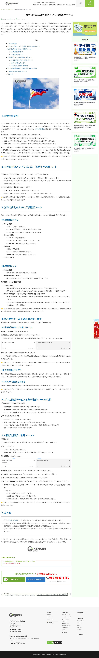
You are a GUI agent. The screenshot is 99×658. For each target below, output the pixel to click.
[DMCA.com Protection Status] (54, 642)
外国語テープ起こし (66, 625)
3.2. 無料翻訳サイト (17, 54)
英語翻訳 (78, 625)
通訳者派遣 (64, 632)
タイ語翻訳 (79, 629)
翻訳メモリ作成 (65, 619)
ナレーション (65, 621)
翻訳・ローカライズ (66, 614)
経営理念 (49, 614)
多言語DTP (64, 629)
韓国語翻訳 (79, 622)
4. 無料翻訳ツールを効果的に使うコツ (19, 57)
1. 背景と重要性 (12, 43)
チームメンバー (50, 616)
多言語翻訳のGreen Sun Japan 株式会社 (49, 654)
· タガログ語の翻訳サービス (11, 563)
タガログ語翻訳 (39, 129)
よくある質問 (80, 634)
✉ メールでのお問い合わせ (35, 579)
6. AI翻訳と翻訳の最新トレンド (17, 71)
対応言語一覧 (60, 4)
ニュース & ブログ (70, 4)
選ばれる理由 (52, 4)
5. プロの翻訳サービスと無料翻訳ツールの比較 (22, 68)
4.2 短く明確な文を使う (18, 63)
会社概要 (35, 4)
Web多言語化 (65, 627)
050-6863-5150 (59, 577)
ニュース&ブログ (81, 618)
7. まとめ (10, 74)
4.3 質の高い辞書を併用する (19, 66)
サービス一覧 (43, 4)
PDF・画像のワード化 (66, 616)
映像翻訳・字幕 (65, 623)
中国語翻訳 (79, 627)
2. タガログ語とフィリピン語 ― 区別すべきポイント (24, 46)
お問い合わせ (89, 5)
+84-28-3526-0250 (17, 643)
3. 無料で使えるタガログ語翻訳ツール (19, 49)
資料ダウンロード (50, 619)
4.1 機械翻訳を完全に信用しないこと (22, 60)
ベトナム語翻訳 (80, 620)
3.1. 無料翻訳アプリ (17, 52)
